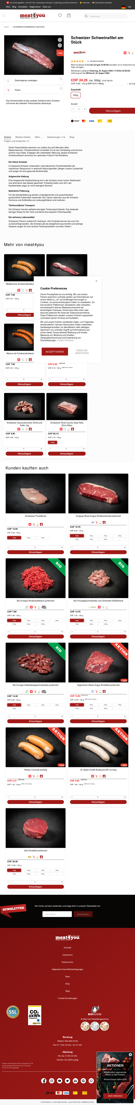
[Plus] (85, 109)
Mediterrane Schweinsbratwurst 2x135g (24, 284)
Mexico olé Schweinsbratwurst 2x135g (24, 353)
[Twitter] (67, 1080)
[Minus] (72, 109)
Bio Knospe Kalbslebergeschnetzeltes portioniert (35, 685)
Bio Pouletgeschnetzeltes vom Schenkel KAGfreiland (98, 600)
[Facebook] (43, 1080)
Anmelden (23, 6)
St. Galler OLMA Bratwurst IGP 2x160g (98, 769)
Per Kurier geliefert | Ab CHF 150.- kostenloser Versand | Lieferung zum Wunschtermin (43, 3)
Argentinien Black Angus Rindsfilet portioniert (98, 685)
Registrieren (35, 6)
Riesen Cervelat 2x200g (35, 769)
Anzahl (74, 104)
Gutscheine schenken (103, 3)
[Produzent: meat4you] (30, 290)
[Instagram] (51, 1080)
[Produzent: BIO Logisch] (43, 607)
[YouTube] (59, 1080)
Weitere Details (23, 137)
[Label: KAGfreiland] (92, 607)
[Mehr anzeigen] (120, 539)
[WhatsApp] (91, 1080)
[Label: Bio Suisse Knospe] (27, 607)
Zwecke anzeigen (82, 352)
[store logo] (32, 15)
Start (6, 27)
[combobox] (105, 16)
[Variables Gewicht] (132, 52)
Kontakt (67, 947)
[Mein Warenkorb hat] (69, 15)
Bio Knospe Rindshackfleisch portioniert (35, 600)
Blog (14, 6)
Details (7, 137)
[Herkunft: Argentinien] (92, 691)
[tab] (7, 137)
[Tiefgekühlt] (22, 290)
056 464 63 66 (71, 1041)
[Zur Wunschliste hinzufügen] (60, 40)
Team (67, 976)
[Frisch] (128, 52)
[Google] (83, 1080)
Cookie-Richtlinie (65, 340)
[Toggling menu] (3, 15)
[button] (125, 7)
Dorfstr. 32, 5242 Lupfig (67, 1059)
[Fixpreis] (26, 290)
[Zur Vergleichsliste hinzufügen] (59, 45)
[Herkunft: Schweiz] (125, 52)
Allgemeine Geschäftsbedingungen (67, 969)
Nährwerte (39, 137)
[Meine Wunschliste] (60, 15)
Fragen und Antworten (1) (16, 140)
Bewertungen (56, 137)
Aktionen (86, 3)
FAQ (8, 6)
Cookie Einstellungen (67, 998)
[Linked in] (75, 1080)
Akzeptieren (55, 351)
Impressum (67, 954)
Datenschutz (67, 962)
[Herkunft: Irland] (29, 857)
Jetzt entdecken (115, 1096)
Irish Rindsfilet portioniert (35, 850)
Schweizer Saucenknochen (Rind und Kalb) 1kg (24, 424)
